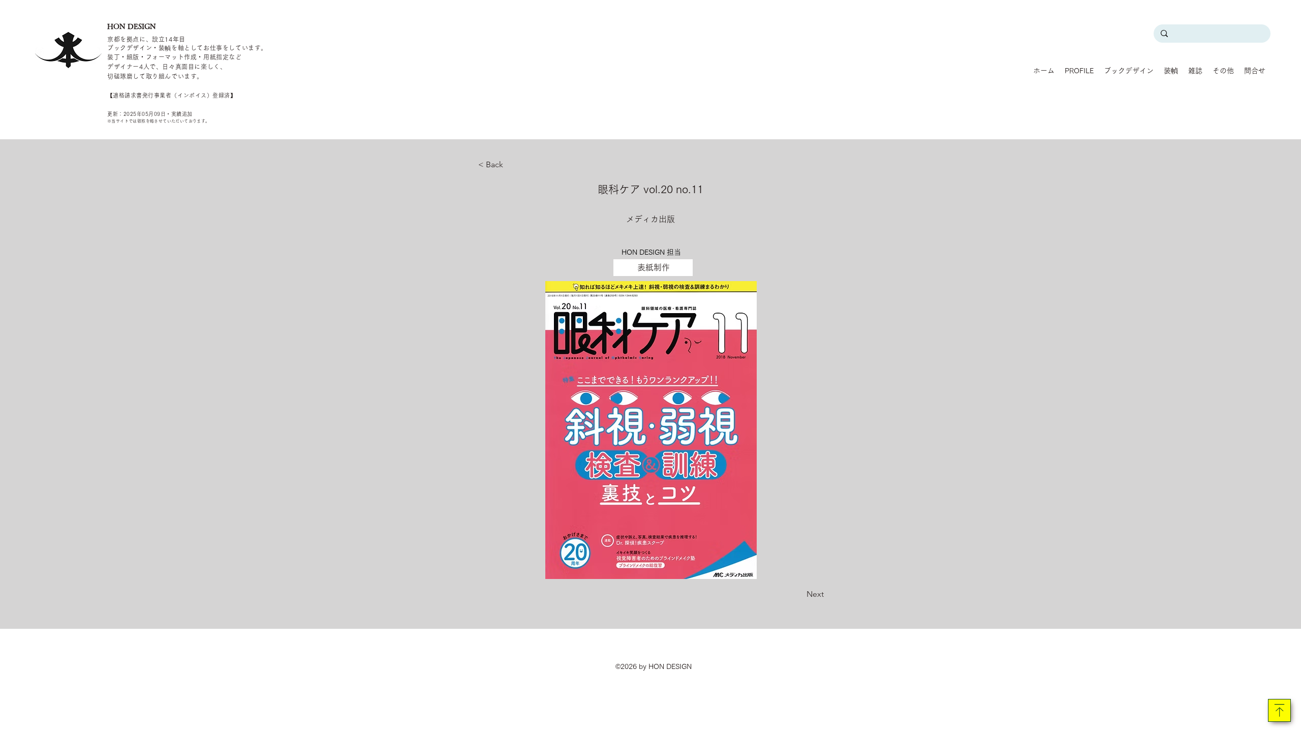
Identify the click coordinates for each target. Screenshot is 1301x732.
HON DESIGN (131, 26)
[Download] (1279, 710)
